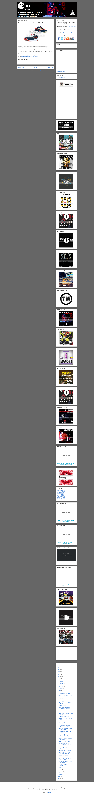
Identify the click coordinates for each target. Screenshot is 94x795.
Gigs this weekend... (63, 756)
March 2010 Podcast (61, 496)
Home (35, 67)
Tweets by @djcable (61, 71)
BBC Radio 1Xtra (72, 26)
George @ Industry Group (68, 32)
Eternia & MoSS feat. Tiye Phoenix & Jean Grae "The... (65, 744)
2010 (59, 680)
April (60, 769)
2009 (59, 776)
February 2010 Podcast (61, 497)
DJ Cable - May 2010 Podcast (65, 750)
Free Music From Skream (64, 716)
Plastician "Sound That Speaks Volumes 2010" (65, 759)
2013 (59, 674)
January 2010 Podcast (61, 498)
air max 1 (23, 56)
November (61, 683)
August (60, 688)
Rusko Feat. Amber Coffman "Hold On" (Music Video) (64, 708)
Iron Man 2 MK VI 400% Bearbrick (66, 721)
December (61, 681)
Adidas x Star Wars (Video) (64, 755)
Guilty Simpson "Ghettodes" (64, 746)
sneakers (36, 56)
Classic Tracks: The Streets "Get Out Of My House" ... (65, 739)
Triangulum (70, 29)
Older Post (50, 67)
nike (33, 56)
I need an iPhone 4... (63, 710)
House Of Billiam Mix (61, 490)
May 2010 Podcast (60, 494)
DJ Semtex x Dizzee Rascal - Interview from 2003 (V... (65, 736)
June (60, 692)
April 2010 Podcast (60, 495)
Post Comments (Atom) (38, 70)
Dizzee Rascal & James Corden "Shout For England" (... (65, 753)
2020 (59, 666)
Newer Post (21, 67)
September (61, 686)
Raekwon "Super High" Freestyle (65, 734)
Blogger (49, 792)
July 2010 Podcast (60, 492)
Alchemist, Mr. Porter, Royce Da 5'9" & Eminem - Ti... (65, 748)
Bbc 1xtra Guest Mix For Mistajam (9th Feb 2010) (66, 584)
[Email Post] (34, 55)
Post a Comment (23, 61)
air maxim (27, 56)
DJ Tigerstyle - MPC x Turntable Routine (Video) (65, 729)
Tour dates (59, 46)
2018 (59, 667)
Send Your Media (61, 77)
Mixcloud (70, 464)
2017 (59, 669)
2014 (59, 673)
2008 (59, 778)
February (61, 772)
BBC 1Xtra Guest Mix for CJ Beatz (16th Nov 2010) (65, 561)
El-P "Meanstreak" (62, 705)
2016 (59, 671)
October (61, 685)
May (60, 767)
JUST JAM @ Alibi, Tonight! (64, 741)
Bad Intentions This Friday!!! (64, 693)
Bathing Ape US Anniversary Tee (65, 695)
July (60, 690)
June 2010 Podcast (61, 493)
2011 (59, 678)
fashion (30, 56)
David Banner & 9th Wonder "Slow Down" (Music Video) (66, 714)
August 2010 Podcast (61, 491)
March (60, 771)
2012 (59, 676)
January (61, 774)
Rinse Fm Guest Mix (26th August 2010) (65, 542)
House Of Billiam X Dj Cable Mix (64, 520)
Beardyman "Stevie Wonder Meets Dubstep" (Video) (64, 726)
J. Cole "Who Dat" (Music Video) (65, 711)
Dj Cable (66, 464)
